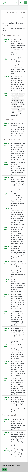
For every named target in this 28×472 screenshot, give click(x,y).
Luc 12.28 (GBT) (6, 210)
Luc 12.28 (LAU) (6, 247)
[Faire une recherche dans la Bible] (16, 2)
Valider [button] (4, 469)
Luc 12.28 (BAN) (6, 124)
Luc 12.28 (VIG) (6, 312)
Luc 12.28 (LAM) (6, 195)
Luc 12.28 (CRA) (6, 363)
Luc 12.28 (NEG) (6, 59)
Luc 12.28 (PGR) (6, 228)
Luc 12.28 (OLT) (6, 262)
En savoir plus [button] (18, 465)
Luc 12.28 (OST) (6, 178)
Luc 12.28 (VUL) (6, 420)
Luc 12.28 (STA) (6, 295)
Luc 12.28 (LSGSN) (6, 94)
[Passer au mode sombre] (20, 2)
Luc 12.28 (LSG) (6, 40)
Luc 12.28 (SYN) (6, 346)
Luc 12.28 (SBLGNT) (7, 450)
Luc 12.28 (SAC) (6, 144)
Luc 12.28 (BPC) (6, 379)
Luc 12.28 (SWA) (6, 433)
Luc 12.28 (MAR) (6, 163)
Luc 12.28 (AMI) (6, 398)
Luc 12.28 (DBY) (6, 281)
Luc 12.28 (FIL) (6, 329)
